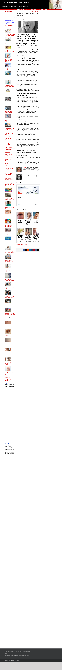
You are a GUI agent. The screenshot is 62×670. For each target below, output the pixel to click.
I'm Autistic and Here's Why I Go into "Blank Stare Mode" (9, 234)
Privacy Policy (8, 379)
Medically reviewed (19, 19)
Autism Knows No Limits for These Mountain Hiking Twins (10, 314)
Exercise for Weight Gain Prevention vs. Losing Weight (9, 173)
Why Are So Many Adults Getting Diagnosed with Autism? (9, 261)
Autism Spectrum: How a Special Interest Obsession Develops (9, 243)
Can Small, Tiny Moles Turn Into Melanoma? (8, 326)
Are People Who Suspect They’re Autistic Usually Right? (9, 270)
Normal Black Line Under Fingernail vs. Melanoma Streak (9, 373)
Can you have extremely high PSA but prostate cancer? (10, 35)
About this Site (8, 377)
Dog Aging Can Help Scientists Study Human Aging (9, 135)
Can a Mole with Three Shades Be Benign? (8, 336)
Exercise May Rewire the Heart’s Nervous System (9, 140)
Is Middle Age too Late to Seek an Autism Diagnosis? (9, 252)
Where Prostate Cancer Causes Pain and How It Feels (9, 26)
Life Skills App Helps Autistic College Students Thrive (9, 297)
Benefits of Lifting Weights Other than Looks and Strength (9, 156)
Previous (34, 11)
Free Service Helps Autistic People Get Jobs (9, 288)
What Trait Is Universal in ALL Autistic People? (9, 226)
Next (38, 11)
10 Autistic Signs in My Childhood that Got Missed (9, 199)
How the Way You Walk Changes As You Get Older (9, 151)
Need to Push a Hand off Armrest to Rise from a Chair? (9, 184)
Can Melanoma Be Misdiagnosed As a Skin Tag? (8, 345)
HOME (6, 15)
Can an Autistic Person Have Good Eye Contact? (9, 216)
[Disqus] (28, 264)
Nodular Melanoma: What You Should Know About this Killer (10, 354)
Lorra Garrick (25, 174)
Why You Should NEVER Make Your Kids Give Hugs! (9, 280)
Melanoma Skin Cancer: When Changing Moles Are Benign (9, 363)
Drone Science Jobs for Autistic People (9, 305)
